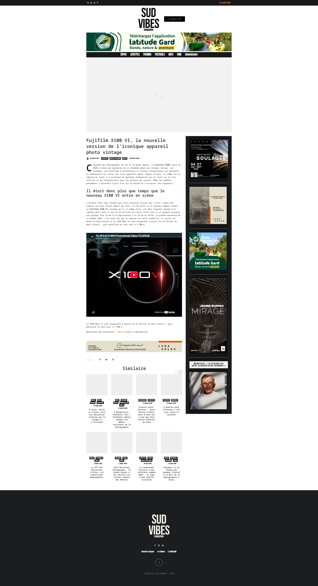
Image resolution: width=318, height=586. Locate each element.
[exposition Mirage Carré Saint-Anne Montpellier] (208, 352)
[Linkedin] (91, 3)
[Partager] (100, 359)
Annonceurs (191, 54)
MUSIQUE (168, 460)
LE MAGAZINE (172, 551)
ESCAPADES (142, 400)
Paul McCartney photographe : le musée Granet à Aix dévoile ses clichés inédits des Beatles (122, 473)
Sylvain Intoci (94, 158)
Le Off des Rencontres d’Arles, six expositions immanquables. (97, 472)
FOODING (147, 54)
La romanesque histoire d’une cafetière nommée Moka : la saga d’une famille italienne (147, 473)
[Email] (113, 359)
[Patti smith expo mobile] (208, 223)
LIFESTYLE (134, 54)
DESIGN (93, 402)
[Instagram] (94, 3)
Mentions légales (147, 551)
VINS (179, 54)
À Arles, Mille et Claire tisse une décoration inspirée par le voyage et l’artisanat (97, 415)
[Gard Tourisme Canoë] (159, 50)
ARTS (170, 54)
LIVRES (150, 458)
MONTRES (174, 400)
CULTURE (123, 400)
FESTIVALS (160, 54)
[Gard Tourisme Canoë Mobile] (208, 269)
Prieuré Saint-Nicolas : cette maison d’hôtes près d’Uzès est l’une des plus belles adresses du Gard (146, 414)
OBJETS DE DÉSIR (115, 158)
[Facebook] (97, 3)
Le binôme (161, 551)
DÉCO (99, 400)
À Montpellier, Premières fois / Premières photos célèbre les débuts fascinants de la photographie (122, 419)
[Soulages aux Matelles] (208, 177)
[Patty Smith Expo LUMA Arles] (134, 351)
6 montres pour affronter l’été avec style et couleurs (171, 411)
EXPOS (123, 54)
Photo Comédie (125, 332)
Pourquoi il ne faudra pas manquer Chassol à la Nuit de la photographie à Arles (171, 473)
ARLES (93, 400)
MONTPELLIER (124, 402)
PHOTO (125, 158)
